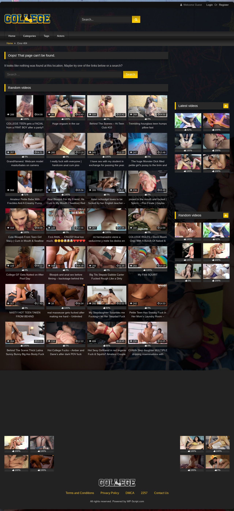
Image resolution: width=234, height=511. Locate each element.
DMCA (130, 493)
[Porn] (27, 19)
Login (209, 4)
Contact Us (161, 493)
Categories (29, 35)
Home (11, 35)
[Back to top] (223, 500)
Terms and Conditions (80, 493)
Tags (46, 35)
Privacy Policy (110, 493)
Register (224, 4)
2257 (144, 493)
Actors (60, 35)
